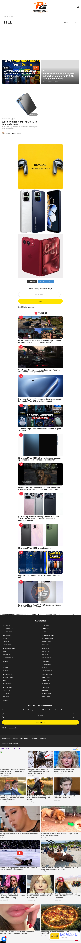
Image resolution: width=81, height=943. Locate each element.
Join (40, 301)
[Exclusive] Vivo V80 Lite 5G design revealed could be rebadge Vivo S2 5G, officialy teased (40, 400)
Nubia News (45, 645)
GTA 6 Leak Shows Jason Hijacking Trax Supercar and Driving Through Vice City (39, 371)
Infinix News (7, 690)
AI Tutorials (7, 625)
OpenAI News (46, 651)
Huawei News (7, 687)
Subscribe (40, 722)
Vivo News (45, 687)
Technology (6, 118)
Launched (45, 625)
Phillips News (46, 658)
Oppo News (45, 654)
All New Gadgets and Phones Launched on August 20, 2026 (39, 430)
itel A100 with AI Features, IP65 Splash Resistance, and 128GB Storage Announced (59, 76)
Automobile (7, 645)
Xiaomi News (46, 697)
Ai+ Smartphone (8, 628)
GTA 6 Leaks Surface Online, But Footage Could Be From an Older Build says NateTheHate (39, 341)
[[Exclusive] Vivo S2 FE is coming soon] (40, 535)
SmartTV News (47, 674)
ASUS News (6, 641)
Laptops (5, 700)
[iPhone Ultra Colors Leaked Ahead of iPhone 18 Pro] (40, 256)
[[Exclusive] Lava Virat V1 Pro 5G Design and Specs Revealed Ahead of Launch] (40, 592)
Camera (5, 661)
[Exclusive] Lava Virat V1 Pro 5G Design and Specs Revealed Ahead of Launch (39, 606)
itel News (6, 697)
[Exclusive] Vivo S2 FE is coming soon (34, 548)
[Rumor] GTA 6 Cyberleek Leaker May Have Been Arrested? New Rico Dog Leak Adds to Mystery (39, 488)
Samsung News (47, 671)
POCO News (45, 661)
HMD (4, 680)
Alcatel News (7, 632)
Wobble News (46, 693)
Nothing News (46, 641)
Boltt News (7, 654)
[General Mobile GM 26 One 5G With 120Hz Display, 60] (40, 211)
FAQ (4, 664)
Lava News (45, 628)
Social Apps (45, 677)
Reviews (44, 667)
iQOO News (6, 693)
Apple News (6, 635)
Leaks (44, 632)
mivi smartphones (48, 635)
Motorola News (47, 638)
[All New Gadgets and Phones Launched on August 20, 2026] (40, 416)
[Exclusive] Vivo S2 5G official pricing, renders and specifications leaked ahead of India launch (39, 459)
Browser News (8, 658)
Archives (6, 638)
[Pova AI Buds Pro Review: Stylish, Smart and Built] (40, 166)
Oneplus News (46, 648)
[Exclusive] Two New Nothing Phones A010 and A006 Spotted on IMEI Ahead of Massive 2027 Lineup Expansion (38, 519)
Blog (4, 651)
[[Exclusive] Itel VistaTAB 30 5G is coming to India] (20, 103)
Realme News (46, 664)
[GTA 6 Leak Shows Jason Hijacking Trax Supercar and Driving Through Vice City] (40, 357)
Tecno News (46, 684)
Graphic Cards (8, 677)
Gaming (5, 671)
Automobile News (9, 648)
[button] (3, 7)
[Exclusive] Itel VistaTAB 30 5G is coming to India (19, 122)
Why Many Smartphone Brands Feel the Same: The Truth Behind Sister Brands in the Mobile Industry (20, 75)
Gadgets (6, 667)
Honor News (7, 684)
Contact (43, 738)
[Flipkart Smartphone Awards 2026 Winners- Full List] (40, 562)
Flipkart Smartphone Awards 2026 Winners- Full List (39, 576)
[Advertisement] (40, 42)
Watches (45, 690)
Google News (7, 674)
